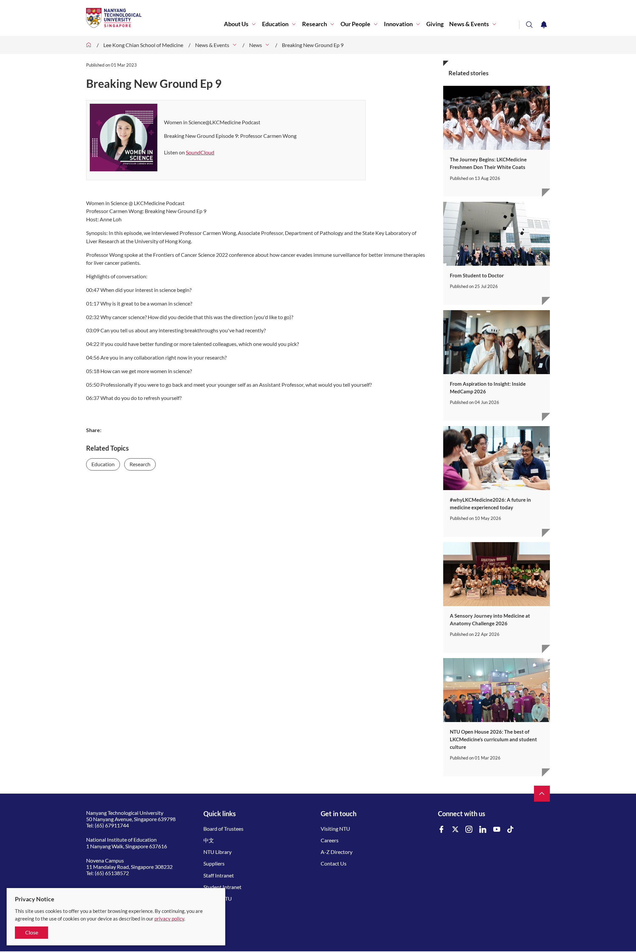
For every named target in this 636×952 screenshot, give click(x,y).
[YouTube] (497, 829)
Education (275, 24)
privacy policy (169, 919)
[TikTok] (510, 829)
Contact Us (333, 863)
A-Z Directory (336, 852)
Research (314, 24)
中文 (208, 840)
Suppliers (214, 863)
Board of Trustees (223, 828)
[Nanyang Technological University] (155, 18)
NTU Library (217, 852)
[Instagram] (469, 829)
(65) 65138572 (112, 873)
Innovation (398, 24)
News (255, 45)
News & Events (469, 24)
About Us (236, 24)
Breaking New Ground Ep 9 (313, 45)
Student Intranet (222, 887)
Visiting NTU (335, 828)
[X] (455, 829)
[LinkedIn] (483, 829)
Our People (355, 24)
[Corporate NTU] (88, 45)
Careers (330, 840)
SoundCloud (200, 152)
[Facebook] (441, 829)
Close (31, 932)
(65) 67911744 (112, 825)
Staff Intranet (218, 875)
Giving (435, 24)
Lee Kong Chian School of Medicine (143, 45)
